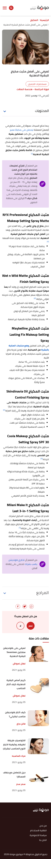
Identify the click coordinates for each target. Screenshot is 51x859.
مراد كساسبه (19, 756)
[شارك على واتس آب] (31, 606)
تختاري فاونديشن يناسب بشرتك (22, 562)
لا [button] (20, 626)
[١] (32, 153)
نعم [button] (31, 626)
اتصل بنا (43, 840)
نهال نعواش (19, 664)
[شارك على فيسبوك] (18, 606)
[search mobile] (11, 8)
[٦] (20, 527)
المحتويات (42, 111)
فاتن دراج (21, 724)
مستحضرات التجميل (37, 84)
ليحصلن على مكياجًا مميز (21, 130)
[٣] (35, 298)
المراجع (42, 592)
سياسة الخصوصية (38, 835)
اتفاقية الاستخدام (38, 831)
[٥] (42, 458)
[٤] (4, 410)
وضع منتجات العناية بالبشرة (29, 347)
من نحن (43, 826)
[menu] (5, 8)
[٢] (48, 241)
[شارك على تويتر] (24, 606)
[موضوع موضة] (39, 8)
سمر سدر (21, 784)
